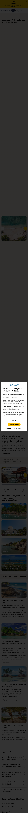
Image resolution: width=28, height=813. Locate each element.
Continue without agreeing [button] (14, 428)
